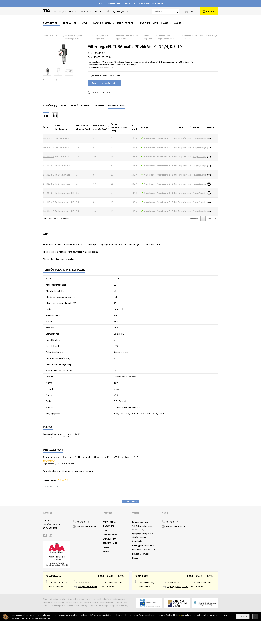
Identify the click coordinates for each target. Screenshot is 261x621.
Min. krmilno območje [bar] (83, 127)
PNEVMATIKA (57, 35)
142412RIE (48, 174)
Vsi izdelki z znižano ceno (143, 549)
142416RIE (48, 211)
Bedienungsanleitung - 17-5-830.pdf (58, 437)
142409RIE (48, 147)
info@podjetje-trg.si (119, 11)
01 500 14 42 (83, 522)
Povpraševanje (199, 138)
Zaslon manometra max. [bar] (119, 127)
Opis (63, 105)
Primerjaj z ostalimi (102, 92)
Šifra (45, 127)
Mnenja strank (116, 105)
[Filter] (55, 115)
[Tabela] (46, 115)
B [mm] (134, 127)
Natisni (210, 127)
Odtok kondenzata (61, 127)
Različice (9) (50, 105)
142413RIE (48, 183)
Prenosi (99, 105)
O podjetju (137, 541)
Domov (46, 35)
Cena (180, 127)
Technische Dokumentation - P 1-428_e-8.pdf (61, 434)
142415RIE (48, 202)
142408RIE (48, 138)
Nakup (196, 127)
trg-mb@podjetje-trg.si (177, 586)
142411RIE (48, 165)
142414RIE (48, 193)
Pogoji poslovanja (140, 522)
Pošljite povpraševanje (104, 83)
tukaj (180, 615)
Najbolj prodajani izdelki (143, 545)
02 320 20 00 (173, 582)
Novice (135, 558)
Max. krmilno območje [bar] (100, 127)
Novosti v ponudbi (140, 553)
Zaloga (144, 127)
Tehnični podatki (80, 105)
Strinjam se (242, 616)
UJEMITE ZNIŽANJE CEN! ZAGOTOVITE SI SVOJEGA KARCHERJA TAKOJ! (130, 3)
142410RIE (48, 156)
